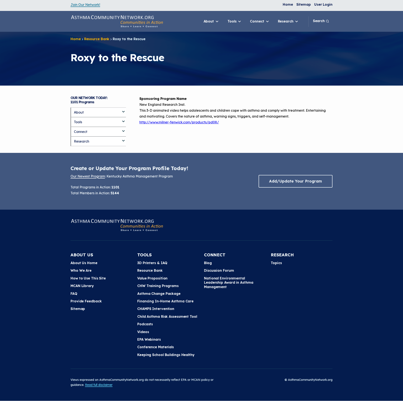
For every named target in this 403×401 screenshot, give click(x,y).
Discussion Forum (219, 270)
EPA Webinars (149, 339)
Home (288, 4)
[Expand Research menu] (123, 139)
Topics (276, 263)
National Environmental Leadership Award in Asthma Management (228, 282)
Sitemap (303, 4)
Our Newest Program (88, 176)
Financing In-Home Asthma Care (165, 301)
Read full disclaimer (99, 385)
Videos (143, 332)
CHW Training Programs (158, 286)
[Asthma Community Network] (117, 21)
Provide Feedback (86, 301)
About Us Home (84, 263)
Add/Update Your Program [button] (295, 181)
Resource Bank (97, 39)
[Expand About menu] (123, 109)
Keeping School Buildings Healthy (166, 355)
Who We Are (81, 270)
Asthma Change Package (159, 293)
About (209, 21)
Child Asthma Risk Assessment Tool (167, 316)
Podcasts (145, 324)
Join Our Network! (85, 5)
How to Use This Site (88, 278)
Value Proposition (152, 278)
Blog (208, 263)
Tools (232, 21)
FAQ (74, 293)
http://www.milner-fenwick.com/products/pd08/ (179, 122)
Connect (257, 21)
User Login (323, 4)
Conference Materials (155, 347)
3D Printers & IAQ (152, 263)
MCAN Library (82, 286)
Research (286, 21)
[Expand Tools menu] (123, 119)
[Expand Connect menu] (123, 129)
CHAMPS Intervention (155, 309)
